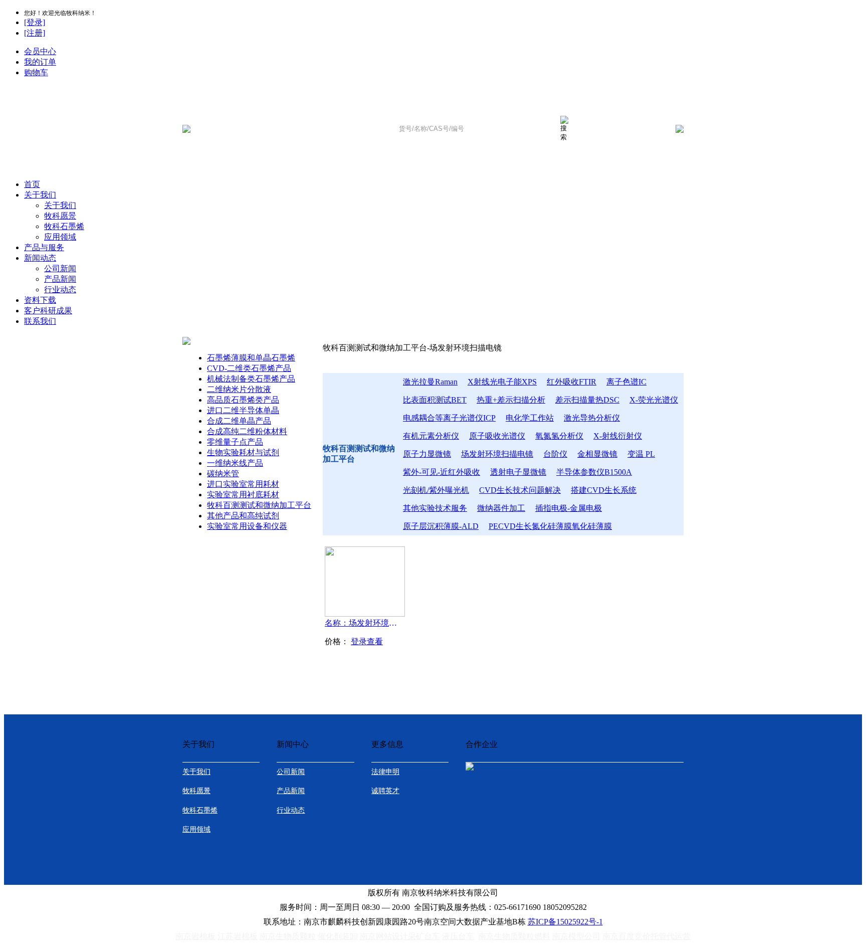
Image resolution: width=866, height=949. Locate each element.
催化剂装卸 (338, 936)
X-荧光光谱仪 (653, 400)
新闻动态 (40, 258)
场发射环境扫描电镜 (497, 454)
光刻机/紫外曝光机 (436, 490)
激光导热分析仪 (592, 418)
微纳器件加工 (501, 508)
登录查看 (367, 641)
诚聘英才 (385, 791)
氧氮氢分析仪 (559, 436)
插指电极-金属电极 (568, 508)
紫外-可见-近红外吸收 (441, 472)
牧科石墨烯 (64, 226)
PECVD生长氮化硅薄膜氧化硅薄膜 (550, 526)
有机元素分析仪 (431, 436)
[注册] (34, 33)
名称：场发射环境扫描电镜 (363, 623)
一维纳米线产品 (235, 463)
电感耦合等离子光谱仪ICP (449, 418)
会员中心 (40, 51)
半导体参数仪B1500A (594, 472)
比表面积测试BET (435, 400)
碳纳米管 (223, 473)
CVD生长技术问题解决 (520, 490)
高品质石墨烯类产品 (243, 400)
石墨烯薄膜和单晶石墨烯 (251, 357)
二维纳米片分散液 (239, 389)
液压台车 (458, 936)
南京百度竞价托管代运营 (646, 936)
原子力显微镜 (427, 454)
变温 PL (641, 454)
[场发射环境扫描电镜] (365, 614)
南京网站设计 (384, 936)
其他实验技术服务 (435, 508)
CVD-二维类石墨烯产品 (249, 368)
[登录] (34, 22)
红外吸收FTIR (571, 381)
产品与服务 (44, 247)
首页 (32, 184)
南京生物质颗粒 (288, 936)
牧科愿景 (60, 216)
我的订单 (40, 62)
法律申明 (385, 772)
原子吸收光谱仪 (497, 436)
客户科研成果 (48, 310)
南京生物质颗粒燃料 (514, 936)
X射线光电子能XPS (502, 381)
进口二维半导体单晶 (243, 410)
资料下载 (40, 300)
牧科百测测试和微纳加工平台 (259, 505)
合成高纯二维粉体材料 (247, 431)
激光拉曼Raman (430, 381)
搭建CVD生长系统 (603, 490)
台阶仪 (555, 454)
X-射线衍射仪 (617, 436)
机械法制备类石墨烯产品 (251, 378)
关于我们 (40, 195)
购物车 (36, 72)
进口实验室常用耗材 (243, 484)
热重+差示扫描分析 (511, 400)
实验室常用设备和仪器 (247, 526)
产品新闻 (60, 279)
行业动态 (60, 289)
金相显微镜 (597, 454)
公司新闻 (60, 268)
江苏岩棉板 (238, 936)
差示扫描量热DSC (587, 400)
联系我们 (40, 321)
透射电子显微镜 (518, 472)
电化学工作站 (530, 418)
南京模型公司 (576, 936)
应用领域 (60, 237)
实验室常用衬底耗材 (243, 494)
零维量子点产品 (235, 442)
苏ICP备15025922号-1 (565, 921)
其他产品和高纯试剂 (243, 515)
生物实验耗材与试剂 (243, 452)
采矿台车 (424, 936)
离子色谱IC (626, 381)
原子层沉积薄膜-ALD (441, 526)
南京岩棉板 (195, 936)
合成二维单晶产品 (239, 421)
